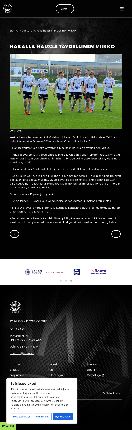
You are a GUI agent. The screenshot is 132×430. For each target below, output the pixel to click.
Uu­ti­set (26, 30)
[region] (41, 401)
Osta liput (8, 426)
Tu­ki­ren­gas (55, 375)
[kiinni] (74, 381)
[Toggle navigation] (122, 8)
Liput (65, 8)
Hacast (52, 364)
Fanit (51, 369)
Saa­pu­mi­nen (18, 375)
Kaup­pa (92, 364)
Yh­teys (14, 369)
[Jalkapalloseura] (7, 9)
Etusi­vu (14, 30)
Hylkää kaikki (42, 416)
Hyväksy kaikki (63, 416)
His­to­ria (15, 364)
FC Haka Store (111, 392)
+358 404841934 (28, 346)
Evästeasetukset (21, 416)
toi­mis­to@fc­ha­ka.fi (22, 353)
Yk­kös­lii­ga (94, 375)
